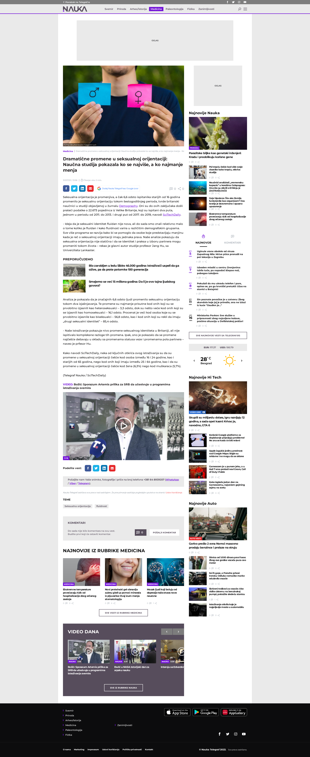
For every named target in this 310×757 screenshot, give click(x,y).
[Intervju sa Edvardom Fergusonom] (182, 651)
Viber (72, 483)
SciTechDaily (172, 214)
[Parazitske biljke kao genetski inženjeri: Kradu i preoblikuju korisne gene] (218, 133)
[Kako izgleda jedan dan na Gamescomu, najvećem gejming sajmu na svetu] (198, 487)
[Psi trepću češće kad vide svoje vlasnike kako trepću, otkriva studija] (198, 172)
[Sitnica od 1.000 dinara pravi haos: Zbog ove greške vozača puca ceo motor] (198, 562)
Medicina (68, 151)
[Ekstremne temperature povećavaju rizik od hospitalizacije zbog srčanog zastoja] (81, 572)
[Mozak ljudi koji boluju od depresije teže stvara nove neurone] (165, 572)
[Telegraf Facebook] (227, 2)
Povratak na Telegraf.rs (77, 2)
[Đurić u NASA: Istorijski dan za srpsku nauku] (135, 651)
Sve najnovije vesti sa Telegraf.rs (218, 335)
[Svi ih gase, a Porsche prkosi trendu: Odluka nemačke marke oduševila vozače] (198, 578)
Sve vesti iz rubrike (123, 612)
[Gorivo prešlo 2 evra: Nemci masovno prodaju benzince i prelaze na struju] (218, 523)
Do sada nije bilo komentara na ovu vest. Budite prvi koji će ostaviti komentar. (91, 532)
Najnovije (204, 113)
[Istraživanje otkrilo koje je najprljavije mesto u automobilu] (198, 609)
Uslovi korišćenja (174, 492)
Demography (128, 206)
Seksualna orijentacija (78, 506)
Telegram (83, 483)
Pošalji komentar (164, 532)
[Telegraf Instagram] (239, 2)
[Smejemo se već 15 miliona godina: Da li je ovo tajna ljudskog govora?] (74, 286)
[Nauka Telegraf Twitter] (233, 2)
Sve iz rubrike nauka (123, 687)
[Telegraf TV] (245, 2)
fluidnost (101, 506)
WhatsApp (172, 479)
